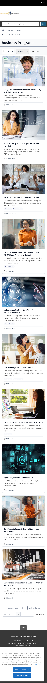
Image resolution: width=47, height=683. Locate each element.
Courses (10, 30)
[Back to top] (23, 638)
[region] (22, 664)
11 (23, 614)
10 (18, 614)
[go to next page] (9, 614)
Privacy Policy (37, 664)
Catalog (10, 51)
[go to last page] (5, 614)
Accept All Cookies (22, 670)
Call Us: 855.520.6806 (11, 35)
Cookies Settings (22, 675)
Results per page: (13, 608)
